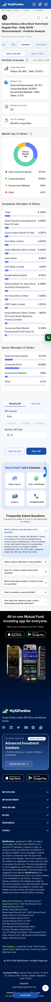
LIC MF (26, 921)
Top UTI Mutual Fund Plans (14, 932)
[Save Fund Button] (38, 18)
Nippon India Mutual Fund (14, 938)
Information (41, 44)
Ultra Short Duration (16, 37)
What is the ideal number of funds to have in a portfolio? (23, 582)
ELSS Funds (39, 946)
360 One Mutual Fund (31, 904)
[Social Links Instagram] (33, 727)
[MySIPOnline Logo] (13, 4)
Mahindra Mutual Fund (12, 906)
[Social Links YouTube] (26, 727)
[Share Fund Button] (46, 18)
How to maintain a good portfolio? (19, 592)
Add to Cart (14, 451)
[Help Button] (45, 988)
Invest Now (25, 995)
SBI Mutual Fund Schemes (33, 935)
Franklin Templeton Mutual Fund (17, 929)
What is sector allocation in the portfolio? (23, 562)
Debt (4, 37)
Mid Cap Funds (9, 952)
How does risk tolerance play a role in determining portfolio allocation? (21, 601)
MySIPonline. (23, 960)
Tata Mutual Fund (37, 932)
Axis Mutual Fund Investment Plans (18, 926)
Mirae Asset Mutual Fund (13, 912)
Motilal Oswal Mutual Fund (14, 909)
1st (11, 435)
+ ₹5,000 (39, 423)
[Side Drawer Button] (46, 4)
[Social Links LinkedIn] (11, 727)
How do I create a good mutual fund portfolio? (21, 571)
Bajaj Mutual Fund (10, 904)
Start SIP (36, 451)
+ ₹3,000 (25, 423)
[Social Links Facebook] (4, 727)
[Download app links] (15, 634)
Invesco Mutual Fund (12, 921)
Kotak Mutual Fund (11, 935)
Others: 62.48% (13, 53)
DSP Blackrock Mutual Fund (15, 923)
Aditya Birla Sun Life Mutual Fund (17, 915)
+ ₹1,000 (11, 423)
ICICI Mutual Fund (32, 901)
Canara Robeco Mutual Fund (15, 918)
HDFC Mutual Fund (36, 912)
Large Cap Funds (24, 946)
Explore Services (17, 764)
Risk (13, 44)
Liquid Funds (8, 949)
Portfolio (26, 44)
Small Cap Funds (38, 949)
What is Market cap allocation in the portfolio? (21, 530)
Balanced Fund (22, 949)
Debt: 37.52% (37, 53)
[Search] (34, 4)
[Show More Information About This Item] (27, 60)
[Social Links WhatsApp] (40, 727)
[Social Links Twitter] (18, 727)
